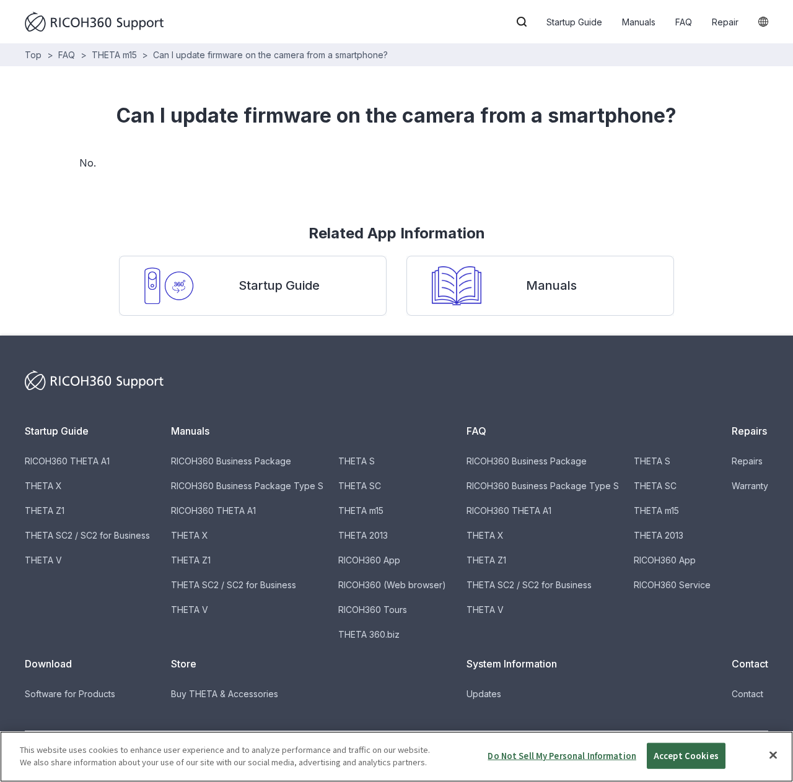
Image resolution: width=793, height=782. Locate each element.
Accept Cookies (686, 756)
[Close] (773, 754)
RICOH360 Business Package (231, 461)
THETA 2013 (363, 535)
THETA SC (359, 485)
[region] (396, 756)
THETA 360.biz (369, 634)
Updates (484, 694)
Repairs (747, 461)
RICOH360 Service (672, 585)
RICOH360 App (369, 560)
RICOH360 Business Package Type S (247, 485)
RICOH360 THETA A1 (67, 461)
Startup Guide (574, 22)
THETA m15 (114, 55)
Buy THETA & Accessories (224, 694)
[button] (522, 22)
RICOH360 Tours (372, 609)
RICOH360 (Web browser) (392, 585)
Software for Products (70, 694)
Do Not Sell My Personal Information (562, 756)
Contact (747, 694)
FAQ (683, 22)
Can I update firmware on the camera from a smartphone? (270, 55)
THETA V (43, 560)
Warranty (750, 485)
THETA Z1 (44, 510)
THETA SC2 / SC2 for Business (87, 535)
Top (33, 55)
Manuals (638, 22)
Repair (725, 22)
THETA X (43, 485)
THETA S (356, 461)
